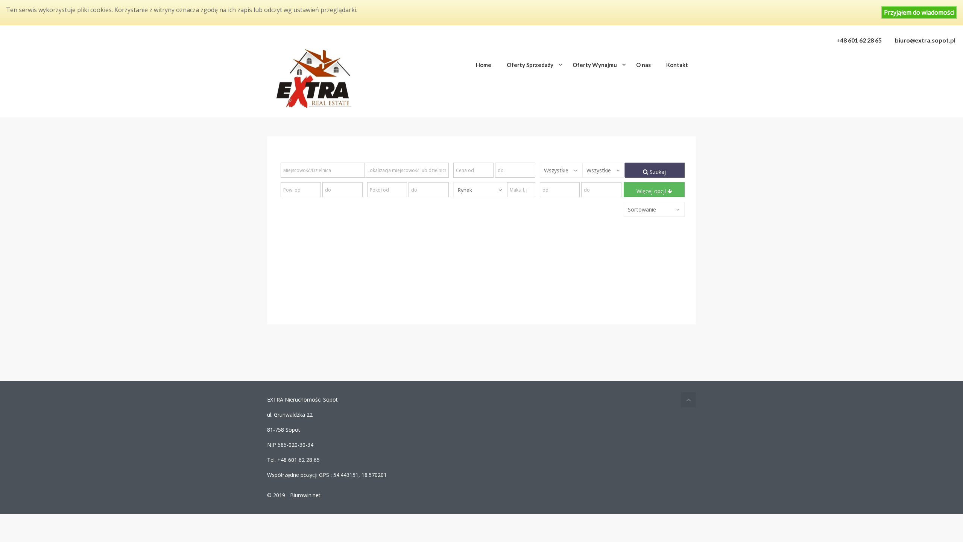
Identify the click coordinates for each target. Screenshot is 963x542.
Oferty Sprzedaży (530, 64)
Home (483, 64)
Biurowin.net (305, 495)
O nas (643, 64)
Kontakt (677, 64)
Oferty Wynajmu (595, 64)
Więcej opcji (651, 191)
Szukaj (657, 171)
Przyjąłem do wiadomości (919, 12)
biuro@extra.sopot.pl (925, 40)
